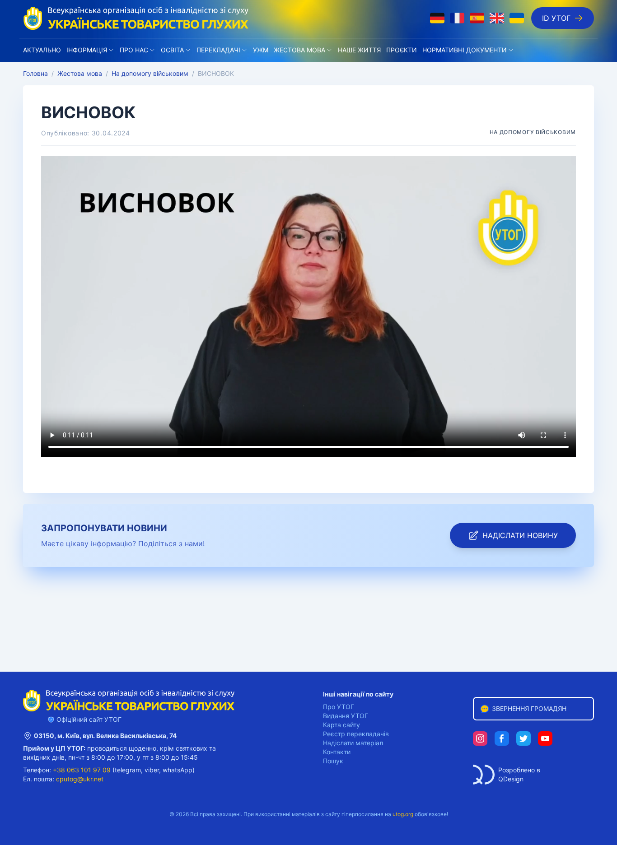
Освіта (172, 50)
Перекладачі (218, 50)
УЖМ (260, 50)
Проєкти (401, 50)
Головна (35, 73)
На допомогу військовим (150, 73)
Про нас (134, 50)
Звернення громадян (529, 708)
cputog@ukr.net (79, 779)
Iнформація (86, 50)
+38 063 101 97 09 (82, 770)
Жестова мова (299, 50)
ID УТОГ (556, 18)
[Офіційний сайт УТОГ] (136, 18)
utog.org (403, 814)
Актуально (42, 50)
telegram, (129, 770)
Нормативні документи (464, 50)
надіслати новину (520, 535)
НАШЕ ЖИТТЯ (359, 50)
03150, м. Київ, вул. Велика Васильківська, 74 (105, 735)
